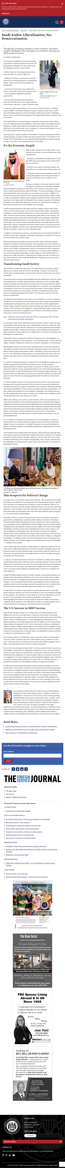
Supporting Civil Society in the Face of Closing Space (24, 832)
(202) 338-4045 (30, 1131)
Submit (8, 761)
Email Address (8, 751)
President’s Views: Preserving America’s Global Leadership (26, 846)
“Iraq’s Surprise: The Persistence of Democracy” (21, 732)
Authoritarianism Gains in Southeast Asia (20, 835)
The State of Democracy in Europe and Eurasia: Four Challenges (28, 819)
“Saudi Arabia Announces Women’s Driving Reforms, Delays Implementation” (31, 726)
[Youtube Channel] (13, 1155)
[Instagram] (6, 1155)
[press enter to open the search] (57, 22)
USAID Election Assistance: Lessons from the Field (23, 825)
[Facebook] (3, 1155)
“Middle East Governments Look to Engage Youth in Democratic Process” (30, 729)
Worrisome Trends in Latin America (18, 822)
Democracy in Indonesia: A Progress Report (21, 838)
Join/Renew (5, 13)
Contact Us (30, 1136)
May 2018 (24, 30)
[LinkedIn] (10, 1155)
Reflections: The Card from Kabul (17, 855)
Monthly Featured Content (16, 797)
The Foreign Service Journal (10, 30)
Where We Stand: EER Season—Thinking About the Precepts (27, 877)
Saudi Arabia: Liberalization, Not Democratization (22, 828)
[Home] (6, 22)
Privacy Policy (53, 1165)
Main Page (11, 791)
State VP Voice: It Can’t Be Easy (17, 874)
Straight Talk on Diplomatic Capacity (18, 811)
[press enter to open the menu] (61, 22)
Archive (10, 794)
